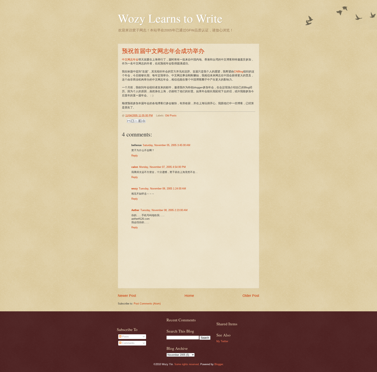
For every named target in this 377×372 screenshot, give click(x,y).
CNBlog (238, 71)
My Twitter (222, 341)
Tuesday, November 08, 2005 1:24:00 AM (162, 188)
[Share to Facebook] (140, 121)
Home (189, 296)
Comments (128, 343)
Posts (125, 336)
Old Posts (171, 115)
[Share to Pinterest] (144, 121)
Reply (134, 155)
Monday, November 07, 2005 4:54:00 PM (162, 166)
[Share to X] (136, 121)
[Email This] (129, 121)
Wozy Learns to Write (170, 18)
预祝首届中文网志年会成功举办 (163, 51)
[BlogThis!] (133, 121)
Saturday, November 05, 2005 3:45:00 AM (166, 145)
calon (134, 166)
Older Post (250, 296)
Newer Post (127, 296)
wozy (134, 188)
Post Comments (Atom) (147, 303)
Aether (135, 210)
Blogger (218, 364)
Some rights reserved (186, 364)
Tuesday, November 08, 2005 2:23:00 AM (164, 210)
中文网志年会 (130, 59)
